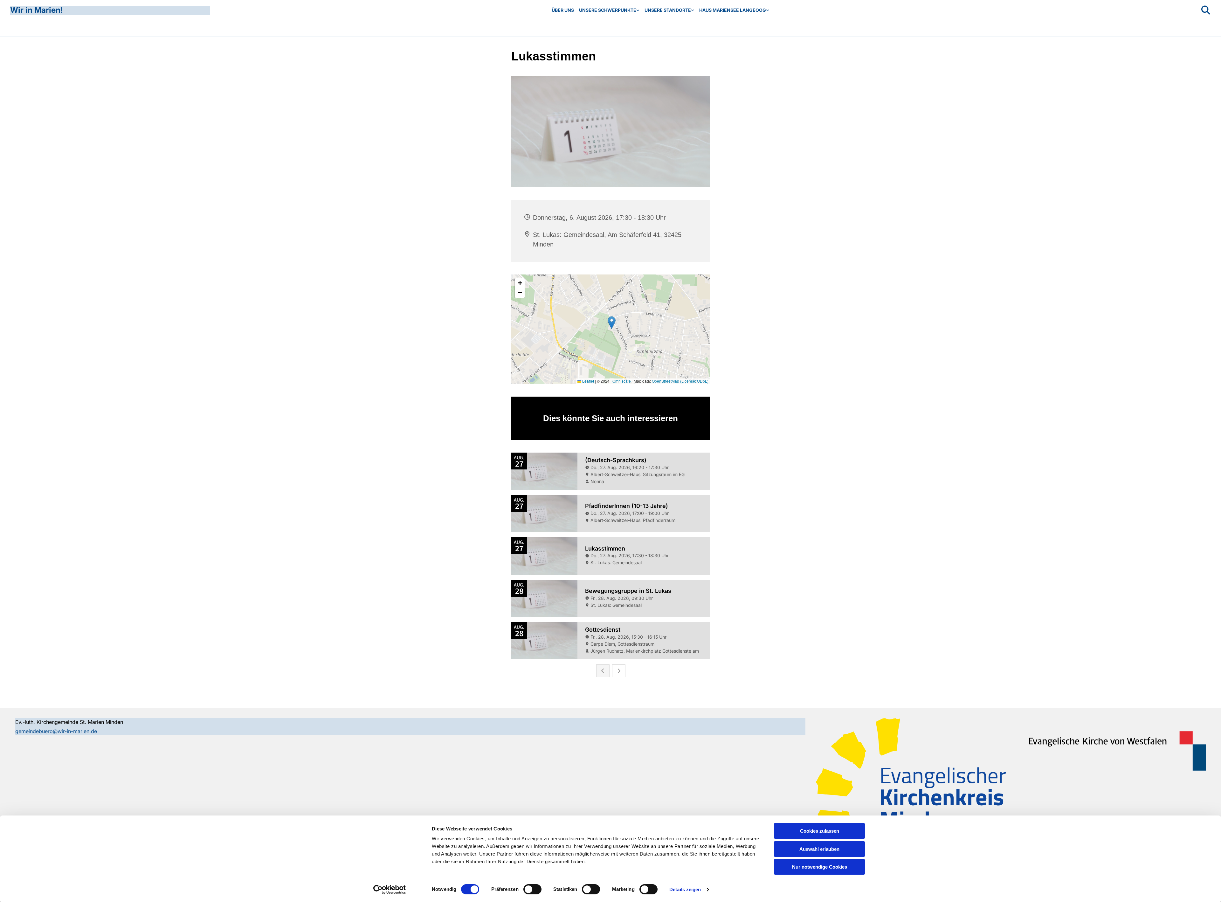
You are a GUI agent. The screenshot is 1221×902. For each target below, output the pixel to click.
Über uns (563, 10)
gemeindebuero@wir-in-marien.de (56, 731)
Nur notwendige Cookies (819, 867)
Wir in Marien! (36, 10)
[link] (609, 10)
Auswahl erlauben (819, 849)
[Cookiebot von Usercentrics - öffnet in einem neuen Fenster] (389, 889)
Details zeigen (685, 889)
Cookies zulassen (819, 831)
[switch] (532, 889)
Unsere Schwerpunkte (607, 10)
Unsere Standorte (668, 10)
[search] (1206, 10)
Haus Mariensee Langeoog (732, 10)
